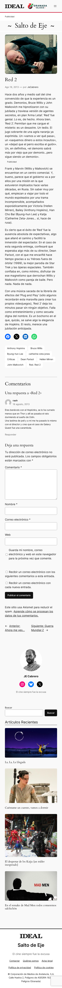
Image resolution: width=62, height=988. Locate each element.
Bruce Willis (36, 348)
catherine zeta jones (39, 353)
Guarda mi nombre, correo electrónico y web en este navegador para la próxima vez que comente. (32, 554)
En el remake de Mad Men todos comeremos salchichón (30, 907)
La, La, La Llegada (15, 762)
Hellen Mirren (46, 359)
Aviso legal (47, 960)
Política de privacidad (19, 967)
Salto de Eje (31, 25)
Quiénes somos (31, 960)
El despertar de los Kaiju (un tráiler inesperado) (25, 863)
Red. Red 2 (35, 364)
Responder (10, 434)
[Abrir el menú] (55, 6)
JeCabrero (32, 87)
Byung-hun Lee (15, 353)
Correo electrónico (18, 519)
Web (8, 534)
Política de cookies (44, 967)
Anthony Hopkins (16, 348)
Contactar (14, 960)
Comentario (13, 467)
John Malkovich (15, 364)
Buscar (8, 707)
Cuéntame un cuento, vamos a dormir (26, 807)
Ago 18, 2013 (12, 87)
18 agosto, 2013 (21, 404)
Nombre (11, 504)
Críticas (11, 359)
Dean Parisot (27, 359)
